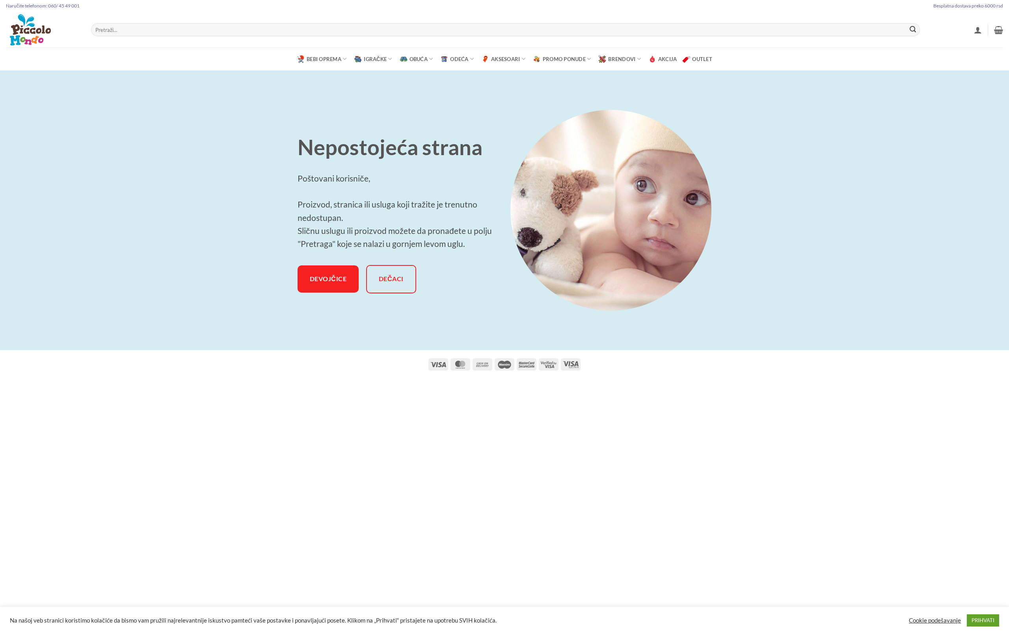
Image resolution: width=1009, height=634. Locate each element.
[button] (978, 30)
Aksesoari (505, 59)
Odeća (459, 59)
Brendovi (621, 59)
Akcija (667, 59)
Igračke (375, 59)
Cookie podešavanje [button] (935, 620)
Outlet (702, 59)
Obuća (419, 59)
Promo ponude (564, 59)
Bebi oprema (324, 59)
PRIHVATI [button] (983, 620)
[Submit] (913, 30)
